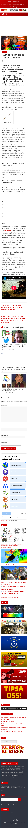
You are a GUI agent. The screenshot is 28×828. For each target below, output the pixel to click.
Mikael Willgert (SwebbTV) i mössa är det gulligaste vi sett (14, 390)
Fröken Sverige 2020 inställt (8, 4)
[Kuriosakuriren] (3, 14)
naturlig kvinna (7, 230)
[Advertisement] (14, 25)
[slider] (24, 708)
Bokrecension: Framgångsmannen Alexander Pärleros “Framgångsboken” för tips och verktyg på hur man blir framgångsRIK (13, 319)
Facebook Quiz (5, 520)
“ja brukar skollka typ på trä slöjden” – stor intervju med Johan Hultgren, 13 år (14, 346)
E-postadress (5, 435)
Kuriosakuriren (17, 60)
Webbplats (4, 442)
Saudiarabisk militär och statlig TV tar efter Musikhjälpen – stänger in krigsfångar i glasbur (13, 307)
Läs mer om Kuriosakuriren (8, 778)
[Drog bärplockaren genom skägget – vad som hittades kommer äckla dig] (14, 354)
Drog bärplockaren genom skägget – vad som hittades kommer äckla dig (14, 368)
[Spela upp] (3, 708)
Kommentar (4, 405)
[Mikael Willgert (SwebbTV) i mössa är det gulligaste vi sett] (14, 375)
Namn (3, 427)
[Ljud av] (20, 708)
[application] (14, 708)
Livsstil (4, 52)
